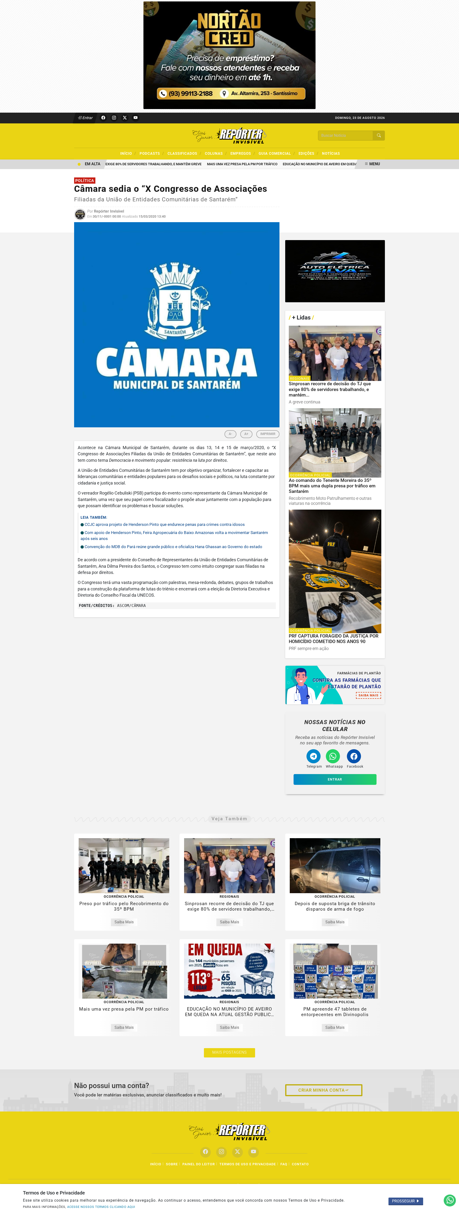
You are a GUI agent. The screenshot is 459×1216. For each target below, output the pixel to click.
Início (128, 153)
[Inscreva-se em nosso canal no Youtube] (253, 1152)
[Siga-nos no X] (237, 1152)
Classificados (184, 153)
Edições (308, 153)
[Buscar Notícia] (379, 136)
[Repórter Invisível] (229, 135)
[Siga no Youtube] (135, 118)
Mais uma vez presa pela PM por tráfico (227, 164)
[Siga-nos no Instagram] (221, 1152)
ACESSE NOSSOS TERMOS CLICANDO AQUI (101, 1207)
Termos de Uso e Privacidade (247, 1164)
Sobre (172, 1164)
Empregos (242, 153)
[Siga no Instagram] (114, 118)
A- (230, 434)
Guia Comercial (277, 153)
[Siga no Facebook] (103, 118)
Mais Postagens (229, 1052)
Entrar (87, 118)
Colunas (216, 153)
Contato (300, 1164)
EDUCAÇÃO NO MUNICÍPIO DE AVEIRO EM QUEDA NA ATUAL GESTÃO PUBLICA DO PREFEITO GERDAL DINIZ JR (351, 164)
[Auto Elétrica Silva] (335, 271)
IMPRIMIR (267, 434)
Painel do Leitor (198, 1164)
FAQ (283, 1164)
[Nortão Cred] (229, 55)
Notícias (331, 153)
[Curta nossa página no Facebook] (205, 1152)
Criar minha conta (321, 1090)
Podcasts (152, 153)
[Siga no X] (125, 118)
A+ (246, 434)
